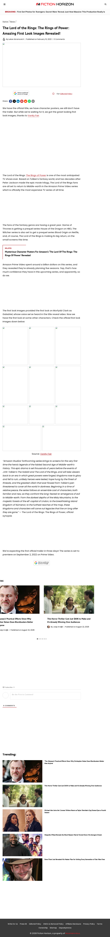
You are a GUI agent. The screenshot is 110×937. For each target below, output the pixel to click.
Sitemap (53, 928)
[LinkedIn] (18, 101)
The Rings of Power (36, 175)
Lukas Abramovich (16, 39)
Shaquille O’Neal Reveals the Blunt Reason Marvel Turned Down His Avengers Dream (73, 835)
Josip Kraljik (58, 627)
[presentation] (69, 599)
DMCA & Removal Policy (53, 924)
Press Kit (23, 924)
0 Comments (59, 39)
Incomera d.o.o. (73, 933)
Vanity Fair (33, 115)
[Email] (33, 101)
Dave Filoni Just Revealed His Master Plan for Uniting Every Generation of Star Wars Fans (74, 859)
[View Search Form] (105, 4)
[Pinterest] (21, 101)
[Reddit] (25, 101)
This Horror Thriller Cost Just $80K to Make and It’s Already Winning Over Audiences (73, 786)
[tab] (37, 638)
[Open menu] (5, 4)
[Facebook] (10, 101)
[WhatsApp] (29, 101)
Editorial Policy (66, 94)
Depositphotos (65, 928)
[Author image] (4, 39)
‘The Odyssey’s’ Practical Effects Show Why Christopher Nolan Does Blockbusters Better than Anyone (74, 762)
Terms (99, 924)
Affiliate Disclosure (73, 924)
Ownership (43, 928)
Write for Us (13, 924)
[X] (14, 101)
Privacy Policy (89, 924)
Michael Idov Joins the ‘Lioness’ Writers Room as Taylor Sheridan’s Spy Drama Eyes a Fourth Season (75, 811)
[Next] (90, 611)
